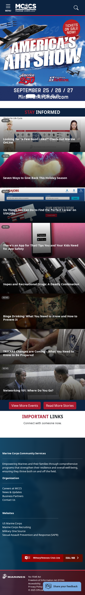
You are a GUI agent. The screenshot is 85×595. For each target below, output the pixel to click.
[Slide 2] (38, 96)
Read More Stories (60, 405)
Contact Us (8, 500)
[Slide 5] (53, 96)
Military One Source (14, 531)
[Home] (25, 8)
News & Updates (12, 492)
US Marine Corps (12, 523)
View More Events (24, 405)
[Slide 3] (43, 96)
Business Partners (12, 496)
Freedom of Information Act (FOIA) (46, 580)
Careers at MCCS (12, 488)
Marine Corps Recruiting (16, 527)
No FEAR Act (34, 576)
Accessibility (34, 583)
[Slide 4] (48, 96)
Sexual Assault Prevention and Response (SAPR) (30, 535)
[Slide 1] (31, 96)
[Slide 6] (57, 96)
